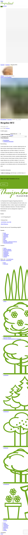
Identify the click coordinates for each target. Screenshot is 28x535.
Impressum (3, 260)
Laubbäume (5, 251)
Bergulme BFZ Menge (7, 136)
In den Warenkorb (4, 137)
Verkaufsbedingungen (8, 242)
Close (2, 533)
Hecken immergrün (7, 250)
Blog (4, 239)
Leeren (11, 135)
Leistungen (5, 235)
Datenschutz (8, 260)
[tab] (15, 140)
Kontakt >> (4, 184)
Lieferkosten (8, 128)
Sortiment (8, 64)
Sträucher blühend (7, 249)
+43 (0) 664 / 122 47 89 (6, 222)
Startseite (2, 64)
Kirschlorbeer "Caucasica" (6, 119)
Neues (4, 238)
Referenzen (5, 236)
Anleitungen (6, 234)
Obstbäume (5, 254)
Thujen (4, 248)
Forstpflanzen (6, 255)
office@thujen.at (4, 224)
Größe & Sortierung (5, 134)
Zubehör (5, 256)
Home (4, 233)
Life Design (10, 259)
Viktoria (2, 75)
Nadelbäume (6, 253)
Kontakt (5, 240)
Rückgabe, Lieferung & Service (10, 241)
